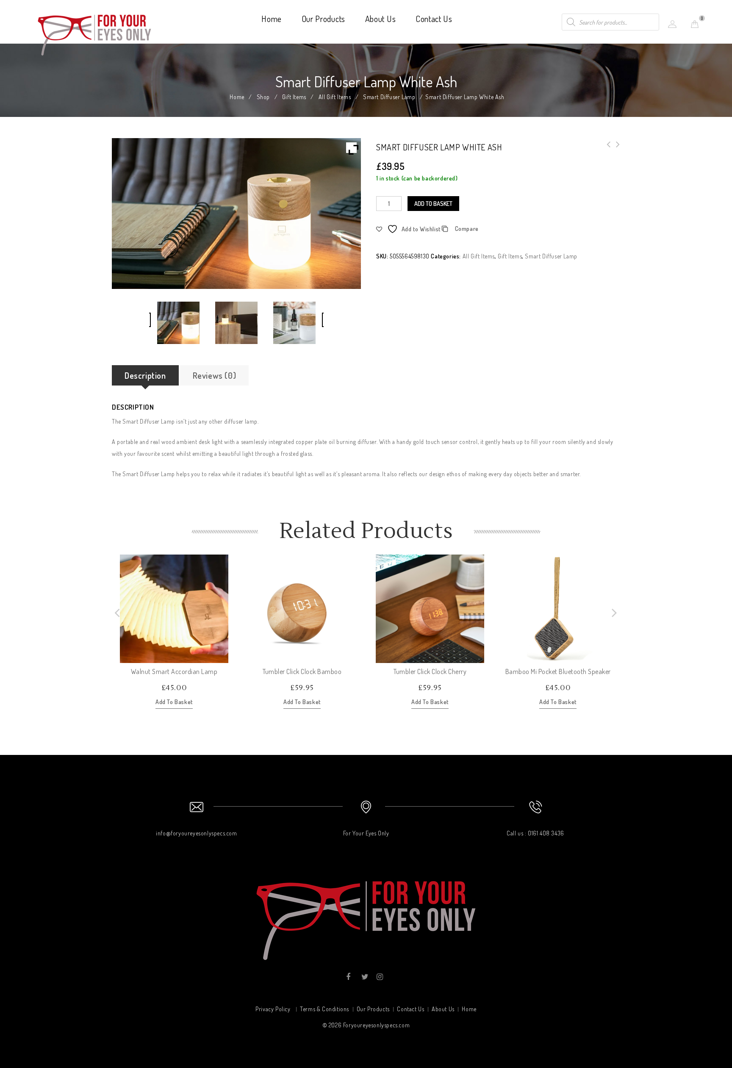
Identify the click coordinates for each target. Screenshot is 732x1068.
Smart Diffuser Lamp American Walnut (606, 149)
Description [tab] (145, 375)
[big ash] (178, 323)
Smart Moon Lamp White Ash (615, 149)
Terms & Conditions (324, 1009)
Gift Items (294, 96)
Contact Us (434, 18)
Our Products (323, 18)
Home (271, 18)
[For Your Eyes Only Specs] (94, 33)
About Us (380, 18)
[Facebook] (348, 977)
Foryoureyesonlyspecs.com (376, 1025)
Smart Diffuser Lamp (389, 96)
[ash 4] (236, 323)
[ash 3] (294, 323)
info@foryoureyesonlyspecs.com (196, 833)
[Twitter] (364, 977)
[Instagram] (379, 977)
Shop (263, 96)
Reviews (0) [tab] (214, 375)
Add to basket (433, 203)
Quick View (221, 656)
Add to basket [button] (174, 701)
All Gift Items (335, 96)
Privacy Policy (272, 1009)
